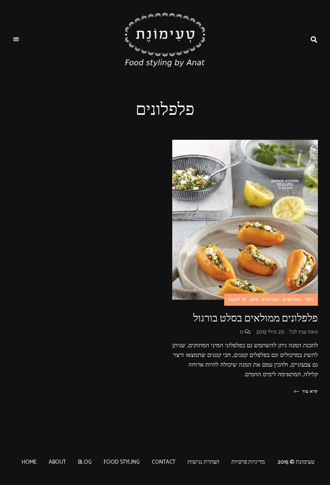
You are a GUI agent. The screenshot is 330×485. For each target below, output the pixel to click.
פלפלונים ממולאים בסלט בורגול (255, 318)
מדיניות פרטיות (248, 462)
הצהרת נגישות (203, 462)
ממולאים (292, 299)
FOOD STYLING (122, 462)
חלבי (309, 299)
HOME (29, 462)
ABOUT (57, 462)
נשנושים (270, 299)
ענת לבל (297, 332)
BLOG (85, 462)
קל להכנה (237, 299)
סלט (254, 299)
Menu (16, 39)
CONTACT (163, 462)
